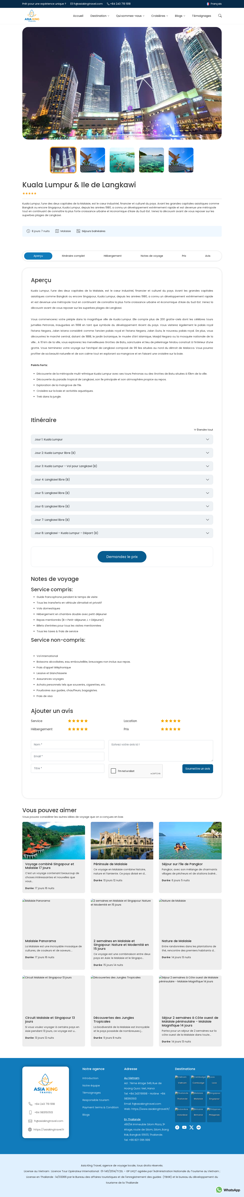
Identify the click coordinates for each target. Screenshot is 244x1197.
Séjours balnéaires (93, 231)
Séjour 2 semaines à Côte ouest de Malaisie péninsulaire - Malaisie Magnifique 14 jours (190, 1021)
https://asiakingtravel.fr (49, 1129)
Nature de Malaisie (176, 941)
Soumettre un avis (197, 769)
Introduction (90, 1078)
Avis (207, 256)
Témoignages (201, 16)
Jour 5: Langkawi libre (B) (52, 493)
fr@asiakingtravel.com (88, 4)
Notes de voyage (152, 256)
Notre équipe (91, 1085)
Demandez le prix (122, 556)
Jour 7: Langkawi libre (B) (52, 520)
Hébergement (113, 256)
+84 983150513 (43, 1112)
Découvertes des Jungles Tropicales (114, 1020)
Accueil (78, 16)
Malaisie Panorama (40, 941)
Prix (184, 256)
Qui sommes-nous (129, 16)
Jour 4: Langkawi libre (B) (52, 479)
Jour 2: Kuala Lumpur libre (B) (55, 453)
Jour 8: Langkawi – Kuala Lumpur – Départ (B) (66, 533)
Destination (98, 16)
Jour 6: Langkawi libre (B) (52, 506)
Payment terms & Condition (101, 1107)
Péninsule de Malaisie (110, 864)
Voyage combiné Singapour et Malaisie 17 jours (49, 866)
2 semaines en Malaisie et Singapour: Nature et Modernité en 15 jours (121, 945)
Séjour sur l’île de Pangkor (182, 864)
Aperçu (38, 256)
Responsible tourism (96, 1100)
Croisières (158, 16)
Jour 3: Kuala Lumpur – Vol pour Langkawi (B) (66, 466)
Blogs (179, 16)
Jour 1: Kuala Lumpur (49, 439)
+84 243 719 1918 (120, 4)
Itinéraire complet (73, 256)
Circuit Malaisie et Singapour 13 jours (50, 1020)
